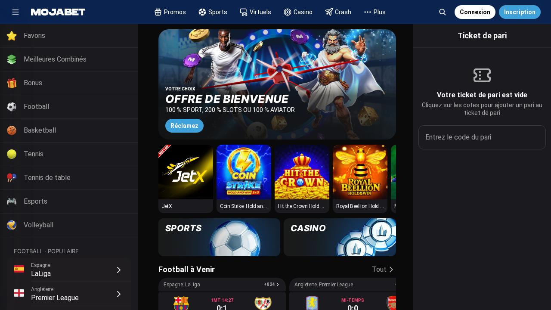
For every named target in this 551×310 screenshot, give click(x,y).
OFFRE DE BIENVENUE (227, 98)
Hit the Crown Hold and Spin (308, 206)
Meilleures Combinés (55, 59)
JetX (167, 206)
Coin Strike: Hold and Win (248, 206)
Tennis (33, 154)
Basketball (40, 130)
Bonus (33, 83)
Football (36, 106)
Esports (35, 201)
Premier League (55, 298)
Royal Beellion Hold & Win (364, 206)
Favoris (34, 35)
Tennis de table (47, 178)
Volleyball (38, 225)
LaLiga (41, 274)
